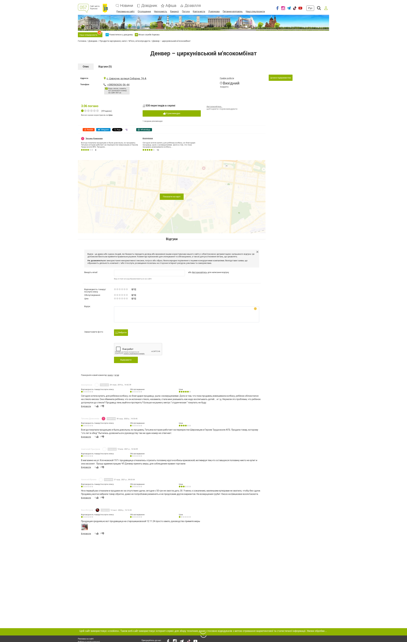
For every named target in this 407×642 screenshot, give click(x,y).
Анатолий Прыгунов (90, 449)
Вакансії (174, 11)
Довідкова (214, 11)
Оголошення (144, 11)
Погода (186, 11)
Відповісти (86, 406)
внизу (110, 375)
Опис (86, 66)
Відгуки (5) (105, 66)
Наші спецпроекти (255, 11)
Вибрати (122, 332)
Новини (126, 6)
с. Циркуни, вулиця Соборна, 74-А (126, 78)
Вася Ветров (87, 510)
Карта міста (199, 11)
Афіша (171, 6)
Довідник (149, 6)
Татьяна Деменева (94, 138)
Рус (310, 8)
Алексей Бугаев (88, 479)
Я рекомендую (173, 113)
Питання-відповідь (233, 11)
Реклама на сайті (126, 11)
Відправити (125, 360)
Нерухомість (160, 11)
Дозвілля (193, 6)
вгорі (117, 375)
